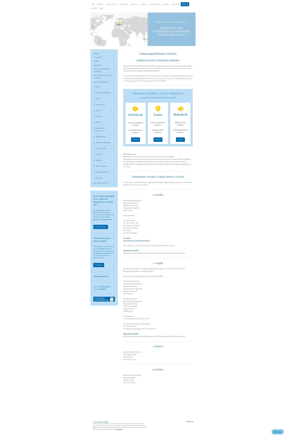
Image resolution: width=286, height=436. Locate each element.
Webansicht (189, 421)
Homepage (127, 238)
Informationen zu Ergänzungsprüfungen (136, 241)
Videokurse (98, 265)
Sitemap (106, 422)
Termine (135, 140)
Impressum (119, 429)
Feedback (103, 289)
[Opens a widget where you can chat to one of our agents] (277, 432)
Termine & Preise (100, 227)
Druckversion (99, 422)
